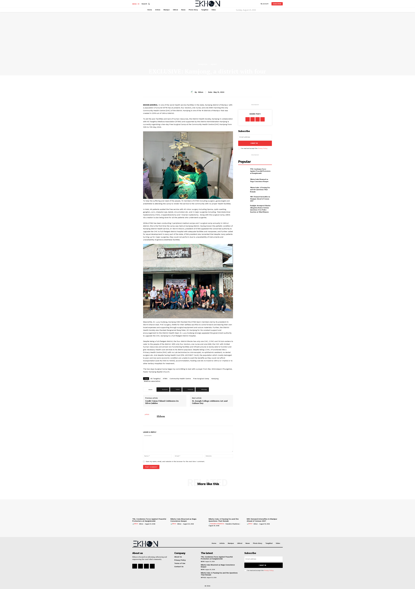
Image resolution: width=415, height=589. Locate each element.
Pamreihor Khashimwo (232, 524)
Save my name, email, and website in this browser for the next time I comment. (175, 461)
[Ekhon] (193, 92)
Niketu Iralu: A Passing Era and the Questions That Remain (260, 189)
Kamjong (215, 378)
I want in (254, 143)
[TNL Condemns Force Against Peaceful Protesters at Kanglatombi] (243, 171)
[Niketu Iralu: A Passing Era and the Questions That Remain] (243, 189)
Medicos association (152, 381)
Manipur (203, 64)
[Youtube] (152, 566)
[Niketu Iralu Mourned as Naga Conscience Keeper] (243, 180)
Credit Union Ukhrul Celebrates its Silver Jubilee (162, 402)
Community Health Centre (180, 378)
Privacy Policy (262, 148)
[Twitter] (252, 119)
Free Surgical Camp (201, 378)
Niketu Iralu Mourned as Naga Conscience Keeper (259, 180)
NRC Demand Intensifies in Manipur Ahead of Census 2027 (260, 199)
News (214, 64)
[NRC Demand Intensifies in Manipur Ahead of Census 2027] (243, 198)
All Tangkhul (155, 378)
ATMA (165, 378)
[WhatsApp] (262, 119)
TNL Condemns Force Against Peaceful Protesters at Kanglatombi (260, 171)
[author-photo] (135, 524)
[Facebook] (157, 421)
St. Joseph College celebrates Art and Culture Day (209, 402)
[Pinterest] (257, 119)
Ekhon (200, 92)
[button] (146, 4)
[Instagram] (140, 566)
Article (203, 577)
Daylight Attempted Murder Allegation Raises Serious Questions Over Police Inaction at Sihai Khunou (260, 208)
